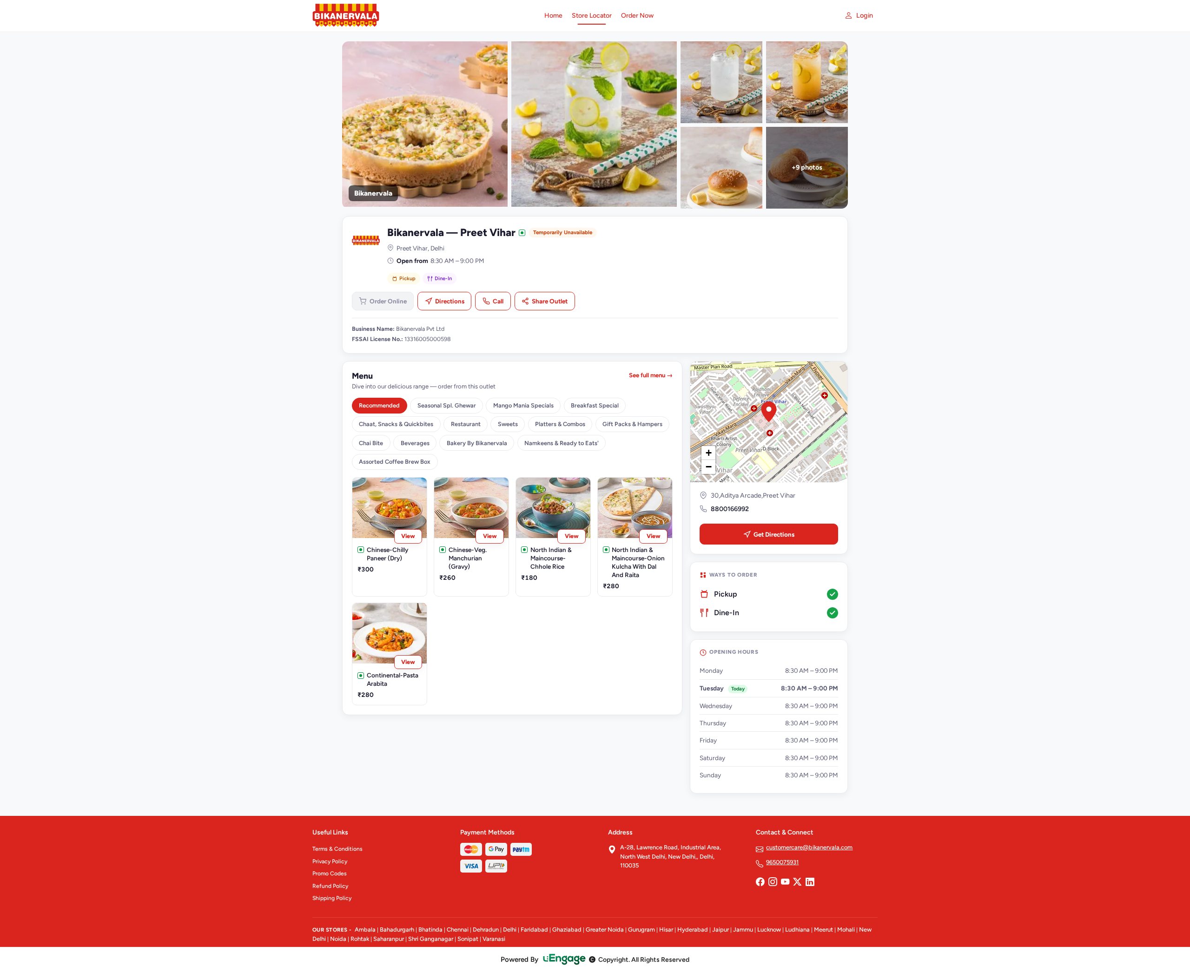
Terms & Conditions (337, 849)
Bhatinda (430, 929)
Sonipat (467, 938)
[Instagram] (772, 882)
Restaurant (466, 423)
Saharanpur (388, 938)
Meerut (823, 929)
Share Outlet (550, 301)
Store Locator (592, 16)
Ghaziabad (567, 929)
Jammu (743, 929)
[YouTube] (785, 882)
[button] (769, 411)
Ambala (365, 929)
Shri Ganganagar (430, 938)
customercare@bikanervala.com (809, 847)
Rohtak (359, 938)
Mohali (846, 929)
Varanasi (494, 938)
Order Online (388, 301)
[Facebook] (760, 882)
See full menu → (651, 375)
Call (498, 301)
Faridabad (534, 929)
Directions (449, 301)
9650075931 (782, 862)
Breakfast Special (595, 405)
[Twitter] (797, 882)
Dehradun (486, 929)
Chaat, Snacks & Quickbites (396, 423)
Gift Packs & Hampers (632, 423)
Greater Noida (605, 929)
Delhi (509, 929)
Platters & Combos (560, 423)
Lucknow (769, 929)
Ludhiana (797, 929)
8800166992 (730, 509)
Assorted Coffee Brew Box (394, 461)
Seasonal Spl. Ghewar (446, 405)
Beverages (415, 443)
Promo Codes (329, 873)
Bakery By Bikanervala (477, 443)
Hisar (666, 929)
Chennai (458, 929)
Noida (338, 938)
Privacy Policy (329, 861)
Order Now (637, 16)
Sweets (508, 423)
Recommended (379, 405)
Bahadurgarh (397, 929)
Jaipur (720, 929)
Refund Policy (330, 886)
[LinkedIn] (810, 882)
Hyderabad (692, 929)
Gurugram (641, 929)
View (408, 535)
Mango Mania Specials (523, 405)
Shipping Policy (331, 898)
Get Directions (774, 534)
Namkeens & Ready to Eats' (561, 443)
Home (553, 16)
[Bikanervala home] (422, 16)
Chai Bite (371, 443)
